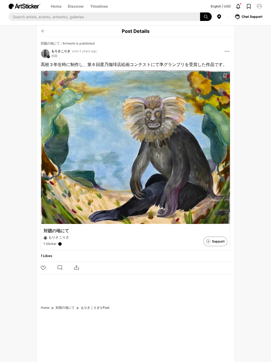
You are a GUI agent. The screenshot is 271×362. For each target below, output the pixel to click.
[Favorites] (225, 76)
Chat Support (252, 17)
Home (56, 6)
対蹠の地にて (65, 308)
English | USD (221, 6)
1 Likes (46, 256)
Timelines (99, 6)
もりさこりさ (60, 51)
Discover (76, 6)
